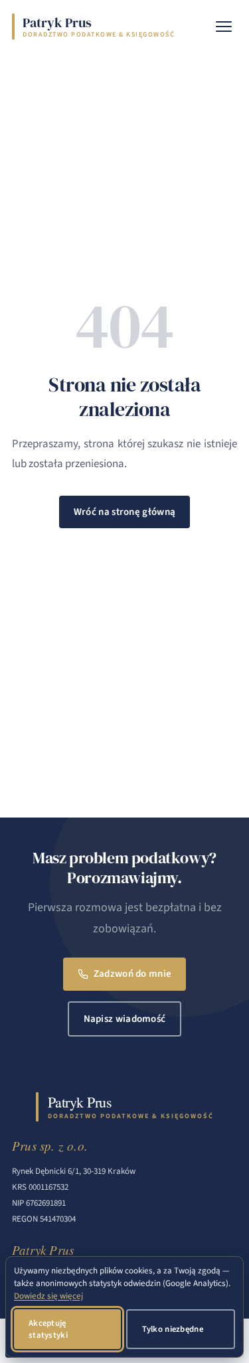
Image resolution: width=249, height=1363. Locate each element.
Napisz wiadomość (125, 1019)
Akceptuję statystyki (48, 1329)
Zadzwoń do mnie (133, 974)
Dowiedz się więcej (48, 1296)
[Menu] (223, 26)
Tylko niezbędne (173, 1329)
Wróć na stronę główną (124, 512)
